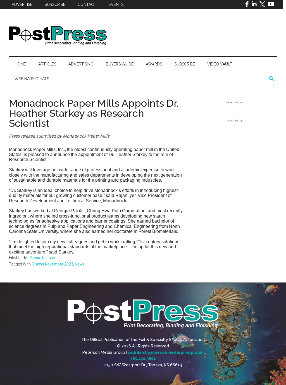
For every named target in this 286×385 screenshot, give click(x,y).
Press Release (42, 257)
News (80, 264)
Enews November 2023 (52, 264)
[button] (271, 79)
